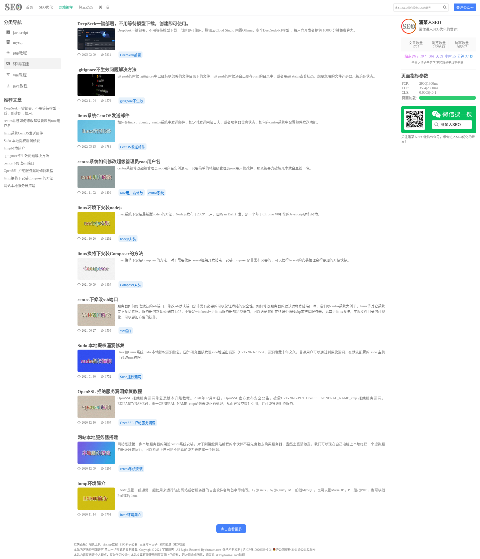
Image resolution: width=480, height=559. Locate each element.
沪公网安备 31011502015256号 (296, 550)
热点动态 (86, 7)
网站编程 (66, 7)
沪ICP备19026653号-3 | (257, 550)
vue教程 (20, 75)
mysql (17, 42)
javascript (20, 32)
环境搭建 (21, 64)
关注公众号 (465, 7)
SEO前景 (165, 544)
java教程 (20, 86)
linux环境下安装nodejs (100, 207)
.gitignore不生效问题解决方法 (26, 156)
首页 (29, 7)
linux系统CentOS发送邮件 (23, 133)
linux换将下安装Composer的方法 (28, 178)
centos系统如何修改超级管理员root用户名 (119, 161)
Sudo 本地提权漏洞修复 (22, 141)
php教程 (20, 53)
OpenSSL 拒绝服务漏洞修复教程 (28, 171)
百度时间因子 (149, 544)
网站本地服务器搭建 (19, 186)
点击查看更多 (231, 529)
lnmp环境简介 (14, 148)
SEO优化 (46, 7)
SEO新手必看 (129, 544)
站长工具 (95, 544)
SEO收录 (179, 544)
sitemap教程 (110, 544)
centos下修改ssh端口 (19, 163)
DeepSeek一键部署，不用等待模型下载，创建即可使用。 (134, 23)
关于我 (104, 7)
